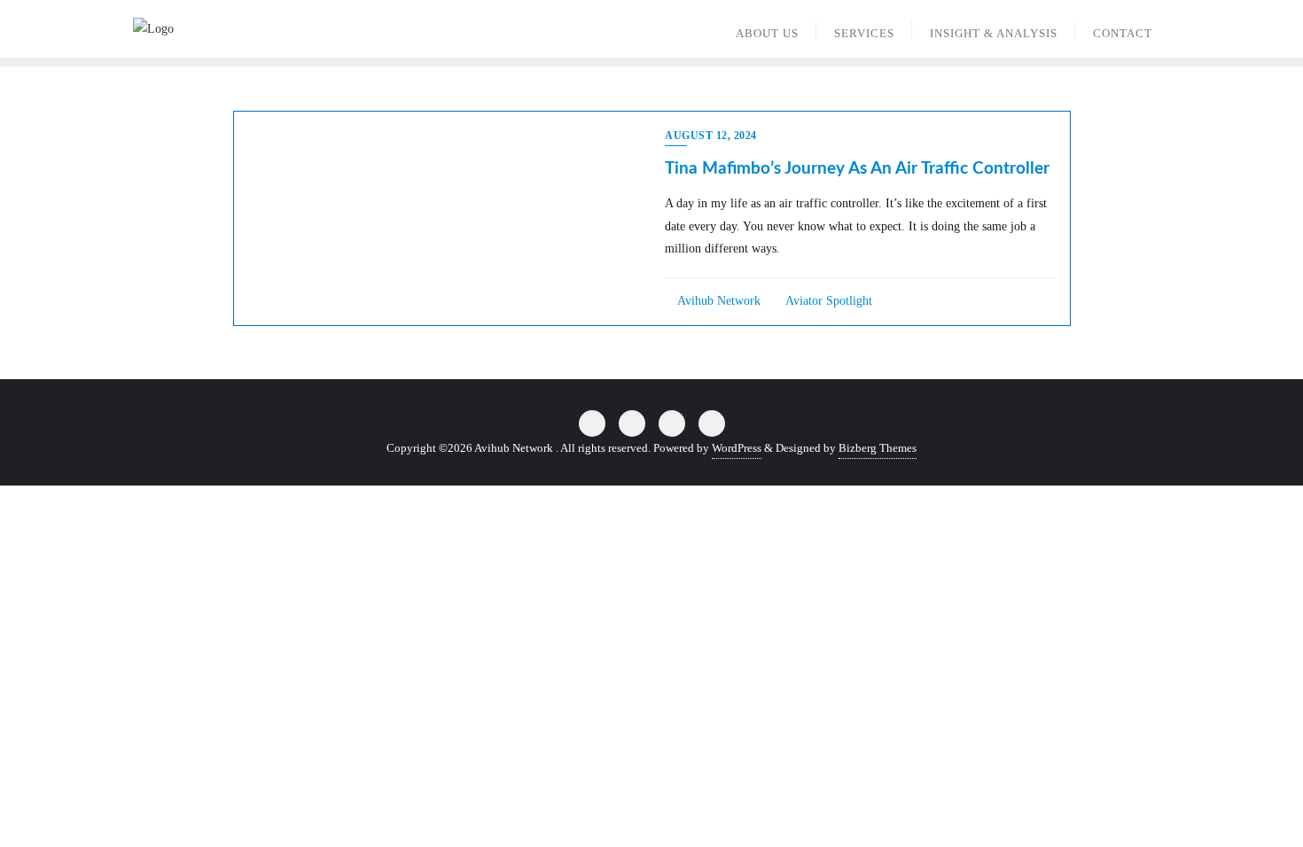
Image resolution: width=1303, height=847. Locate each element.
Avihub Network (718, 300)
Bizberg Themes (878, 448)
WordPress (736, 448)
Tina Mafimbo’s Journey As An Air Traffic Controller (857, 168)
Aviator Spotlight (827, 300)
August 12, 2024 (711, 135)
